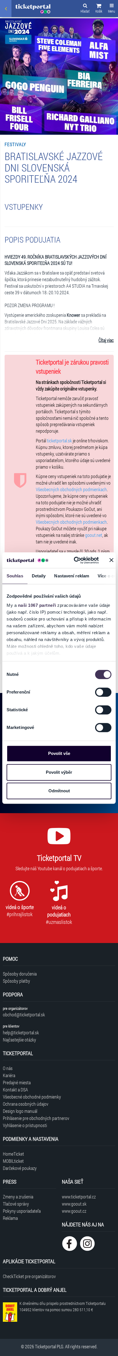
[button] (99, 9)
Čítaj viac (106, 340)
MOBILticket (13, 1161)
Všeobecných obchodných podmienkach (71, 489)
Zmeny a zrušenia (18, 1197)
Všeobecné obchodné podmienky (32, 1097)
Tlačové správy (16, 1204)
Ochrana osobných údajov (25, 1104)
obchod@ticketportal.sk (24, 1014)
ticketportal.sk (59, 441)
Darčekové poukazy (20, 1168)
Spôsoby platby (16, 981)
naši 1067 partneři (37, 605)
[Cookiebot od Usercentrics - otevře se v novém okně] (75, 560)
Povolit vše (59, 753)
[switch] (103, 692)
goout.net (93, 535)
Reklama (10, 1218)
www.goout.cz (74, 1211)
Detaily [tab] (39, 575)
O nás (8, 1068)
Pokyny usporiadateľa (22, 1211)
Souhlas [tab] (15, 575)
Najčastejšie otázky (19, 1040)
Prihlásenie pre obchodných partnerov (36, 1118)
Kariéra (9, 1075)
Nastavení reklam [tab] (71, 575)
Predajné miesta (17, 1082)
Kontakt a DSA (15, 1090)
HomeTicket (13, 1154)
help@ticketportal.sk (21, 1032)
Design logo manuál (20, 1111)
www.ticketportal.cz (79, 1197)
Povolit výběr (59, 772)
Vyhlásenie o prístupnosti (25, 1125)
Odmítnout (59, 790)
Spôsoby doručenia (20, 974)
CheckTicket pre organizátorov (29, 1276)
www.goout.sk (74, 1204)
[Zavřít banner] (111, 560)
